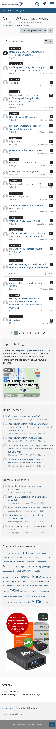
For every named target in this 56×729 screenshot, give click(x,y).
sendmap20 (23, 596)
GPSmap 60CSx (33, 571)
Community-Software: (28, 724)
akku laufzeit (17, 553)
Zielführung (47, 602)
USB (29, 602)
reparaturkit (33, 591)
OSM (14, 590)
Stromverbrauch (10, 602)
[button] (52, 4)
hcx (23, 577)
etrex (13, 561)
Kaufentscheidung (22, 581)
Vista (36, 601)
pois (21, 591)
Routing (6, 596)
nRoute (6, 591)
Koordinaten (44, 581)
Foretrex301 (30, 561)
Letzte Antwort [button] (15, 41)
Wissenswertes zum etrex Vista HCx (25, 437)
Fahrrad (20, 561)
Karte (37, 576)
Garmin (7, 566)
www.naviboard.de (12, 25)
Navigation (43, 585)
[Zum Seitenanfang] (52, 724)
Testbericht (22, 602)
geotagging (7, 571)
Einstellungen (46, 557)
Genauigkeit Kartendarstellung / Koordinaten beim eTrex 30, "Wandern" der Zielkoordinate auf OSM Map (30, 448)
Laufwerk (26, 585)
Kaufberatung (8, 581)
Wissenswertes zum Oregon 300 (24, 416)
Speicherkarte (34, 596)
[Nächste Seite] (44, 333)
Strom (43, 596)
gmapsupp (20, 570)
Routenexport (44, 591)
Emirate (6, 561)
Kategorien (47, 577)
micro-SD (34, 585)
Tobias (10, 492)
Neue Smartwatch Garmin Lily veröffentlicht (30, 507)
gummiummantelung (11, 577)
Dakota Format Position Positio (27, 557)
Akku (9, 553)
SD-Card (13, 596)
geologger (46, 566)
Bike (12, 557)
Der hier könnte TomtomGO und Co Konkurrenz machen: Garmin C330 (25, 461)
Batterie (6, 557)
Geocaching (36, 566)
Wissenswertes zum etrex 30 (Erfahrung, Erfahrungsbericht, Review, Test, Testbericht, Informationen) (30, 426)
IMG (28, 577)
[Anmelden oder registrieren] (45, 4)
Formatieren (41, 561)
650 (4, 553)
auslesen (42, 553)
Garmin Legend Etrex (22, 566)
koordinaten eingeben (12, 585)
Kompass (34, 581)
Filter (49, 41)
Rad (25, 591)
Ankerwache (30, 553)
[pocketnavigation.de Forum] (12, 4)
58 (39, 332)
